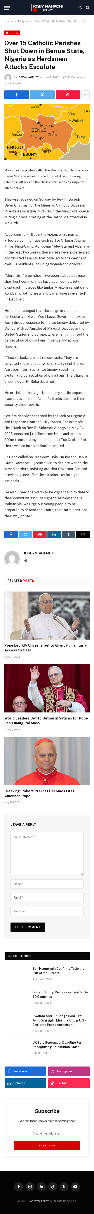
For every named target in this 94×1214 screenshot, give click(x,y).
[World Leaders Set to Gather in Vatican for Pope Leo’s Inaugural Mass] (47, 688)
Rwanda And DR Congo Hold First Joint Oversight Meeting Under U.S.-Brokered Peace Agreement (60, 1020)
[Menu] (7, 8)
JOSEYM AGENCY (28, 77)
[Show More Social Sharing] (85, 94)
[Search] (87, 8)
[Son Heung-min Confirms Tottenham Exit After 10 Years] (17, 974)
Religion (12, 33)
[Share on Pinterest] (68, 94)
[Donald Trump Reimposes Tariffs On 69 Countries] (17, 998)
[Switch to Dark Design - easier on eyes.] (80, 8)
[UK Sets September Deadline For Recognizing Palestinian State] (17, 1048)
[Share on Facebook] (16, 94)
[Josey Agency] (47, 7)
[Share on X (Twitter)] (42, 94)
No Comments (76, 77)
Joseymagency (39, 1201)
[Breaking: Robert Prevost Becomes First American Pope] (47, 761)
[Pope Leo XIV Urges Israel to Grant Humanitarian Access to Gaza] (47, 616)
